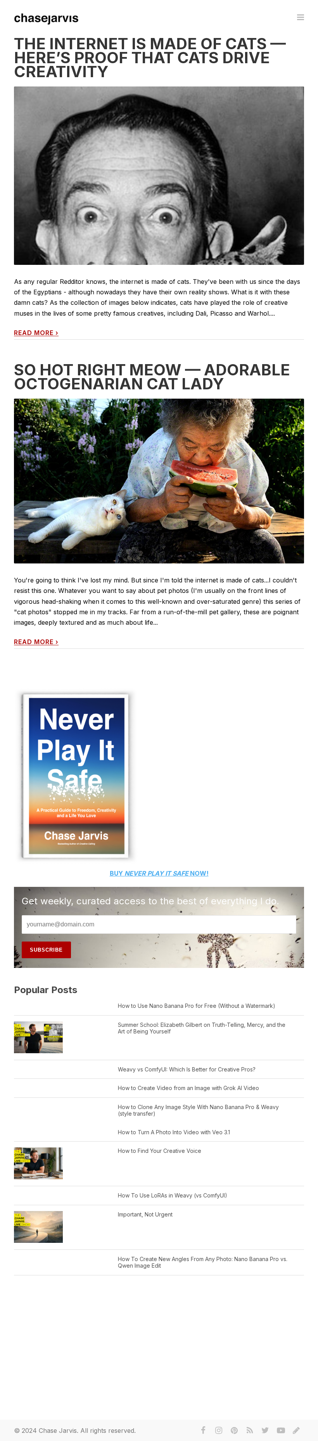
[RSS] (250, 1430)
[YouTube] (281, 1430)
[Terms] (296, 1430)
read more (36, 333)
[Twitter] (265, 1430)
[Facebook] (203, 1430)
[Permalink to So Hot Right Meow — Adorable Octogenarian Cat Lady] (159, 481)
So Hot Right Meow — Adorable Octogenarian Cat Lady (152, 376)
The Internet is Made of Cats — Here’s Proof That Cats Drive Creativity (150, 57)
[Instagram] (218, 1430)
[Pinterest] (234, 1430)
